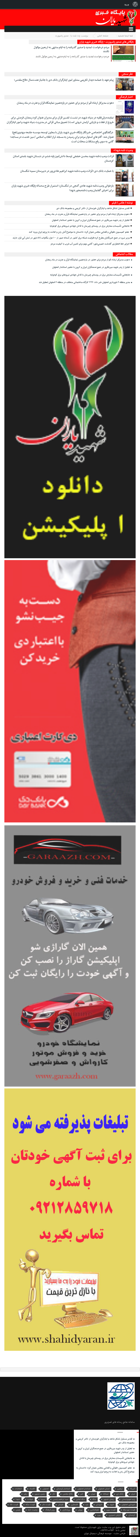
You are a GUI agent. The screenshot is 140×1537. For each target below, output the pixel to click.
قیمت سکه (30, 1504)
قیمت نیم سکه (129, 1509)
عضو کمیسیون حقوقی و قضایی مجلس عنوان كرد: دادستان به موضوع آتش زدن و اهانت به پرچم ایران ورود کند (79, 232)
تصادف (105, 1494)
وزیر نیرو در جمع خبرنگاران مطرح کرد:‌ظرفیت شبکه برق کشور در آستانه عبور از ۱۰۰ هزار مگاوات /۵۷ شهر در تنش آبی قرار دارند (71, 238)
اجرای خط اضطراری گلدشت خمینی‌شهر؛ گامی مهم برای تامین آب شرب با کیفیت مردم (90, 244)
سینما (43, 1499)
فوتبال (60, 1504)
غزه (86, 1504)
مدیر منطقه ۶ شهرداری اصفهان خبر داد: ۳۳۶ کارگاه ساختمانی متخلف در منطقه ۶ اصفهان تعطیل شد (85, 282)
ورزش (80, 1509)
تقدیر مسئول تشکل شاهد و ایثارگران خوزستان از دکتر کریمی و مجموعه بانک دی (93, 208)
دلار (53, 1494)
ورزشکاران (66, 1509)
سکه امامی (80, 1499)
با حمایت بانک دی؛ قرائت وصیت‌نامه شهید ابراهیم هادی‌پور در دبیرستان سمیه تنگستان (67, 171)
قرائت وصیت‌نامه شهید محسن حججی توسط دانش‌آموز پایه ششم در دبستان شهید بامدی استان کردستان (63, 158)
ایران (133, 1494)
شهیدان (99, 1504)
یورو (99, 1515)
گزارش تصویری (114, 1515)
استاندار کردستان (63, 1488)
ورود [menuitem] (126, 4)
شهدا (18, 1499)
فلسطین (74, 1504)
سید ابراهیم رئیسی (60, 1499)
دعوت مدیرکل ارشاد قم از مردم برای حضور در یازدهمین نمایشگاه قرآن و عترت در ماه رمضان (65, 103)
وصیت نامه (32, 1509)
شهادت (30, 1499)
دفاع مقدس (68, 1494)
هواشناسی (94, 1509)
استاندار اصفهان (83, 1488)
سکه (94, 1499)
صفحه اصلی (102, 36)
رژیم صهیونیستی (128, 1499)
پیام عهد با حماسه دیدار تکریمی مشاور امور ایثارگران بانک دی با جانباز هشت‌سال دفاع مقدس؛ (64, 80)
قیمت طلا (14, 1504)
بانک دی (119, 1494)
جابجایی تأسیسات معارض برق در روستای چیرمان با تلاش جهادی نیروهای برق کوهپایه (90, 226)
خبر (81, 1494)
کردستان (131, 1515)
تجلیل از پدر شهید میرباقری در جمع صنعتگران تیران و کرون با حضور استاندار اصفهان (91, 220)
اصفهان (45, 1488)
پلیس (18, 1509)
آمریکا (132, 1488)
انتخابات (18, 1488)
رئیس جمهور (40, 1494)
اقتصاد (32, 1488)
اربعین (119, 1488)
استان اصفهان (104, 1488)
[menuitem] (135, 4)
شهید (112, 1504)
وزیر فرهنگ (50, 1509)
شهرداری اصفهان (128, 1504)
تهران (93, 1494)
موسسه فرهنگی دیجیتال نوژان (98, 1533)
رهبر (25, 1494)
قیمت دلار (46, 1504)
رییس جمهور (109, 1499)
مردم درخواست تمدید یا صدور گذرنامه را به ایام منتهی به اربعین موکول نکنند (71, 49)
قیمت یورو (110, 1509)
